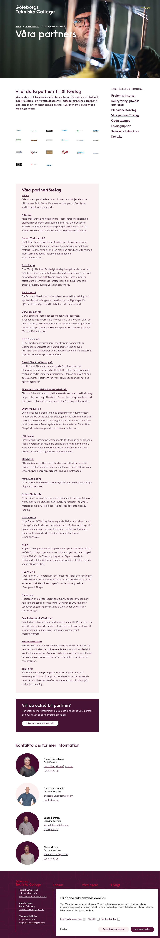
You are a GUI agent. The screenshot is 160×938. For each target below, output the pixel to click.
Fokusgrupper (121, 126)
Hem (18, 26)
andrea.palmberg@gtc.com (31, 910)
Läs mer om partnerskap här (40, 723)
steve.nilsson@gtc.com (56, 854)
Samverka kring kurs (125, 131)
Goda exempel (121, 120)
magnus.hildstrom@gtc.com (32, 923)
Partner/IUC (32, 26)
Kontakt (116, 136)
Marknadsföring (109, 919)
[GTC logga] (35, 10)
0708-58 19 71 (51, 858)
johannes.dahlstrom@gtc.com (33, 896)
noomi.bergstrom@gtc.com (58, 766)
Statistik (91, 919)
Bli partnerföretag (123, 110)
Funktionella (71, 919)
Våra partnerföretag (125, 115)
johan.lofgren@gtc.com (56, 825)
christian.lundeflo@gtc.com (58, 796)
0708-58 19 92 (51, 829)
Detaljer (63, 929)
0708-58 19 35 (51, 800)
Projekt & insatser (123, 95)
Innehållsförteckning (126, 89)
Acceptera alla (142, 929)
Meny (147, 8)
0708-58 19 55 (51, 770)
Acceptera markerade (114, 929)
